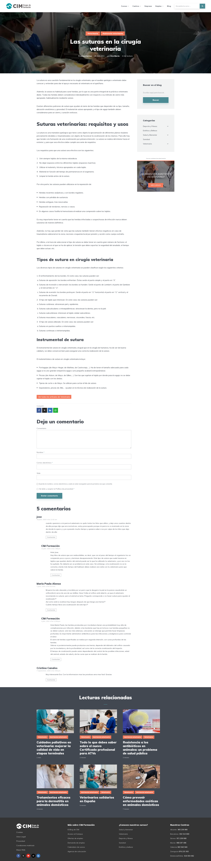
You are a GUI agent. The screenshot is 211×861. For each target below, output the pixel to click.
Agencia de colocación (77, 851)
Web (38, 473)
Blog (169, 6)
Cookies (19, 832)
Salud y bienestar (126, 829)
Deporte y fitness (126, 838)
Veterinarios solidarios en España (97, 799)
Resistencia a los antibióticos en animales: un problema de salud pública (140, 747)
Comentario (41, 428)
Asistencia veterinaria (113, 33)
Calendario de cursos (76, 847)
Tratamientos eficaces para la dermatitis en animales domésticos (53, 801)
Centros (135, 6)
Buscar (156, 100)
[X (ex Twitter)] (23, 856)
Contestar (51, 537)
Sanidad (146, 139)
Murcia (172, 843)
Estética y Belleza (150, 130)
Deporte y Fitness (150, 126)
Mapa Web (20, 850)
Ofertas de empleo (75, 838)
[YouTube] (28, 856)
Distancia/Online (176, 856)
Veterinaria (93, 33)
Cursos (124, 6)
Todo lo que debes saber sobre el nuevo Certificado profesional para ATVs (98, 747)
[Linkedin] (38, 856)
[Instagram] (33, 856)
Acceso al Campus (75, 834)
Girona (173, 838)
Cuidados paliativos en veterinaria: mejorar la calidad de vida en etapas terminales (54, 747)
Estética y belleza (126, 847)
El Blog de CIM (73, 829)
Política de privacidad (65, 489)
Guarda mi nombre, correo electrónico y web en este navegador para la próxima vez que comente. (75, 484)
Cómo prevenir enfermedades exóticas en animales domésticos (141, 801)
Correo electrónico (45, 463)
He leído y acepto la (56, 489)
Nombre (40, 452)
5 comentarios (85, 56)
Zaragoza (174, 851)
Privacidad (20, 841)
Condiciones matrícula (25, 845)
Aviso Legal (21, 837)
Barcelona (174, 834)
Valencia (173, 847)
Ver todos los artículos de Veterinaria (54, 397)
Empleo (158, 6)
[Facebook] (18, 856)
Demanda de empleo (76, 843)
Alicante (173, 829)
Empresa (148, 6)
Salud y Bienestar (150, 135)
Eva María (115, 56)
